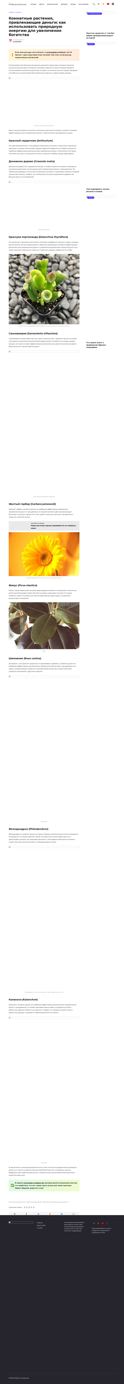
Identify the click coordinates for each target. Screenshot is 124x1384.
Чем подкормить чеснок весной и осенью (97, 190)
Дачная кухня (52, 4)
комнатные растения (17, 1202)
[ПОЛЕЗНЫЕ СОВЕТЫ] (100, 29)
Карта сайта (41, 1225)
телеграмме (51, 52)
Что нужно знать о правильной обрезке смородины (96, 345)
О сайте (40, 1228)
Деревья (64, 4)
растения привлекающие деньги (56, 1202)
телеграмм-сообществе (33, 1183)
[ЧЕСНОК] (100, 185)
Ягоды (73, 4)
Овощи (33, 4)
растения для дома (35, 1202)
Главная (39, 1223)
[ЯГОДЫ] (100, 339)
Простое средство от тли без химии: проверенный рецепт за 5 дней (100, 35)
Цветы (41, 4)
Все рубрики (83, 4)
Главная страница (15, 12)
